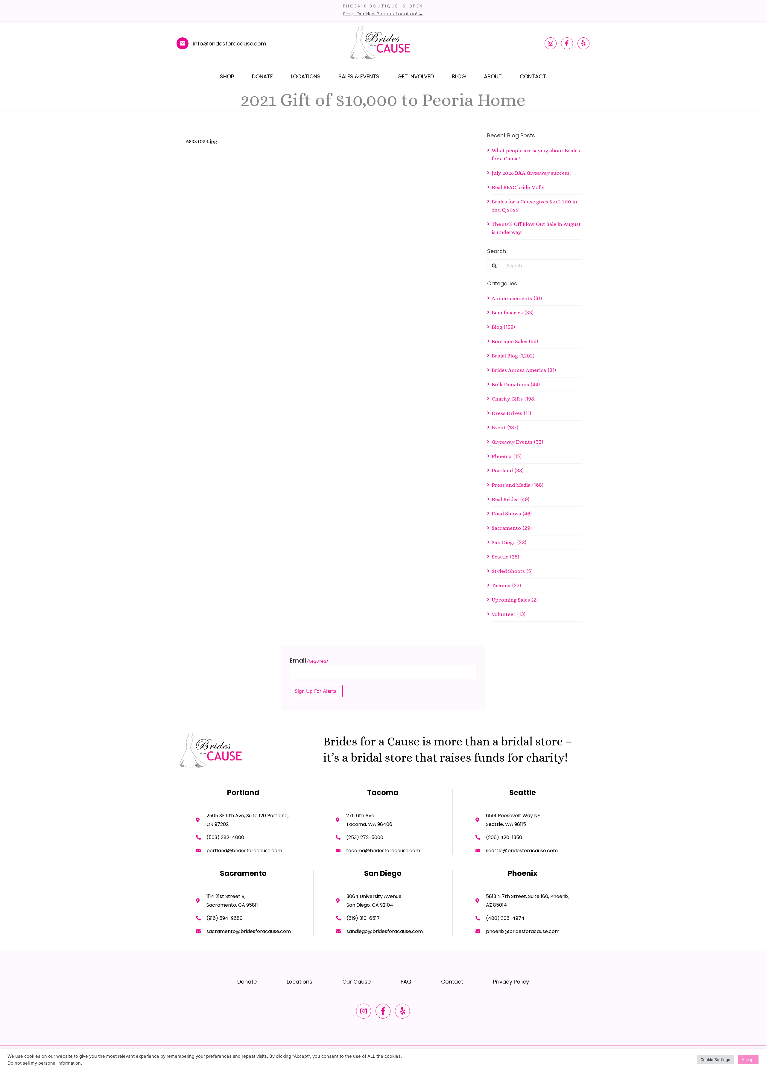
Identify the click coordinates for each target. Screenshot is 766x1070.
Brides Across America (519, 370)
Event (499, 427)
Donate (262, 76)
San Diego (504, 542)
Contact (533, 76)
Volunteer (504, 614)
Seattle (500, 557)
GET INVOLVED (415, 76)
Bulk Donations (510, 384)
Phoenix (502, 456)
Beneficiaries (507, 313)
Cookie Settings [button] (715, 1059)
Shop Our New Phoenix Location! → (383, 14)
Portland (502, 471)
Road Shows (506, 514)
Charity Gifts (507, 399)
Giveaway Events (512, 442)
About (493, 76)
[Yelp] (583, 43)
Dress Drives (507, 413)
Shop (227, 76)
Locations (305, 76)
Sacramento (506, 528)
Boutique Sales (509, 341)
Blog (459, 76)
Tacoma (501, 585)
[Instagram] (551, 43)
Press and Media (511, 485)
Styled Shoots (508, 571)
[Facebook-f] (567, 43)
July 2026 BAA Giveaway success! (531, 173)
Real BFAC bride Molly (518, 187)
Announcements (512, 298)
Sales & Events (358, 76)
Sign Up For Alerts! (316, 691)
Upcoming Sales (511, 600)
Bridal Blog (505, 356)
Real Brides (505, 499)
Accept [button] (748, 1059)
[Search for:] (541, 266)
